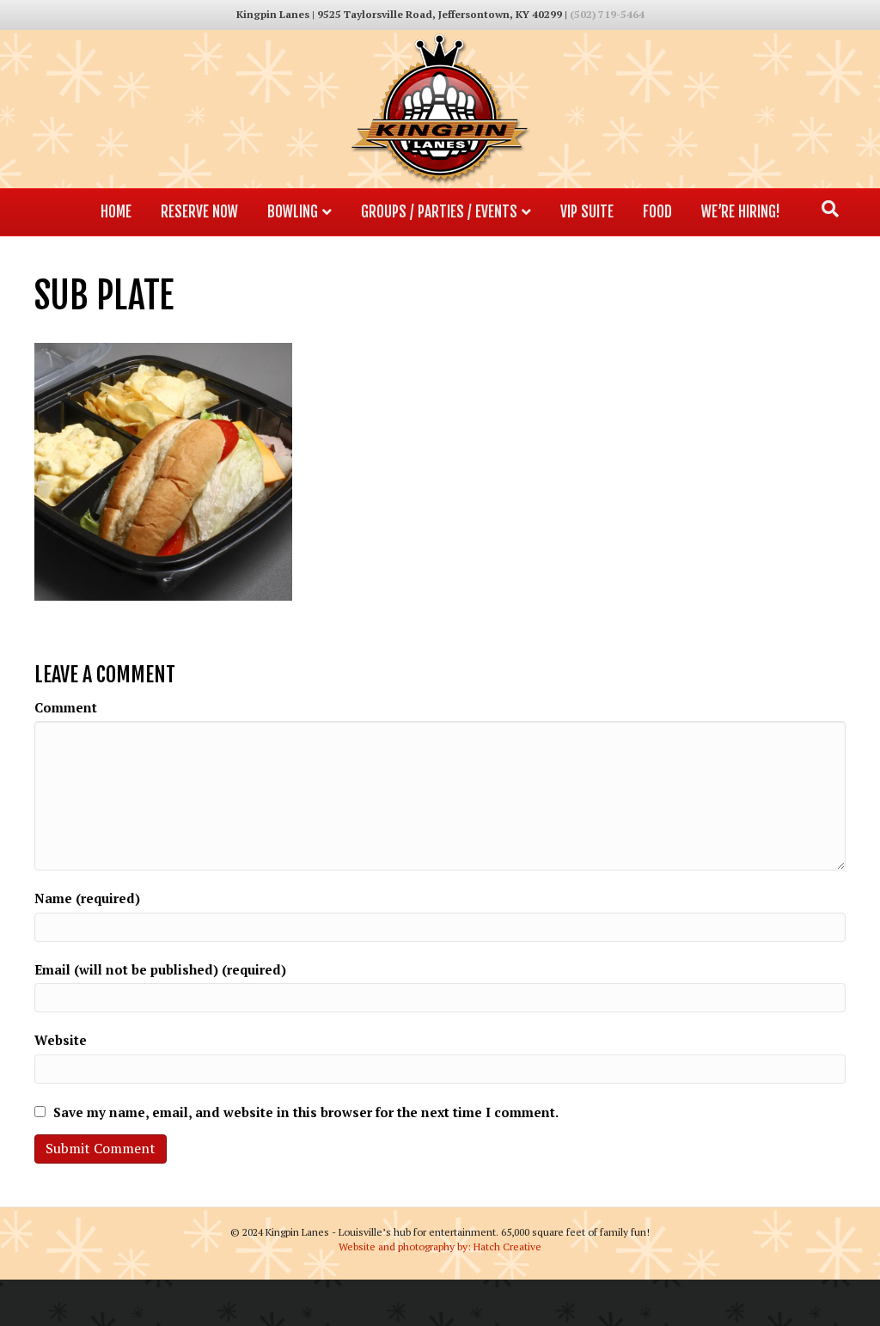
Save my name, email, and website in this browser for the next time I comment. (306, 1112)
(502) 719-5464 (607, 14)
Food (657, 212)
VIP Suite (587, 212)
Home (116, 212)
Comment (65, 707)
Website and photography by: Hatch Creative (440, 1246)
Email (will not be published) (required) (160, 969)
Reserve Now (199, 212)
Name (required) (87, 898)
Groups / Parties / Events (439, 212)
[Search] (830, 208)
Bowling (292, 212)
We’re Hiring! (740, 212)
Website (60, 1039)
